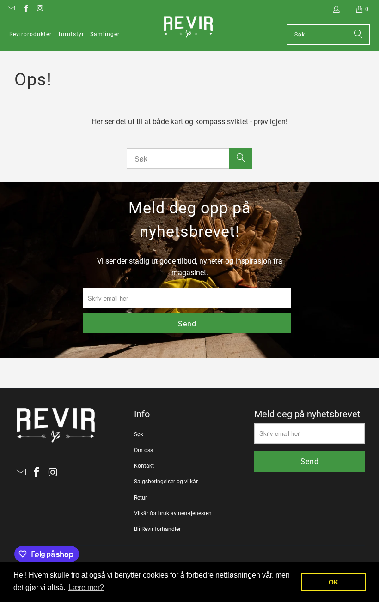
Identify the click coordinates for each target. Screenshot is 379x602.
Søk (138, 434)
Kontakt (144, 466)
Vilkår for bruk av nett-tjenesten (173, 513)
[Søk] (358, 34)
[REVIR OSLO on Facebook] (25, 9)
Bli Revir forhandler (157, 529)
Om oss (143, 450)
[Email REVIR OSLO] (11, 9)
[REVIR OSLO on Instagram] (40, 9)
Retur (140, 497)
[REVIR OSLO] (188, 28)
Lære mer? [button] (86, 587)
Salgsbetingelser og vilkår (166, 481)
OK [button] (333, 582)
